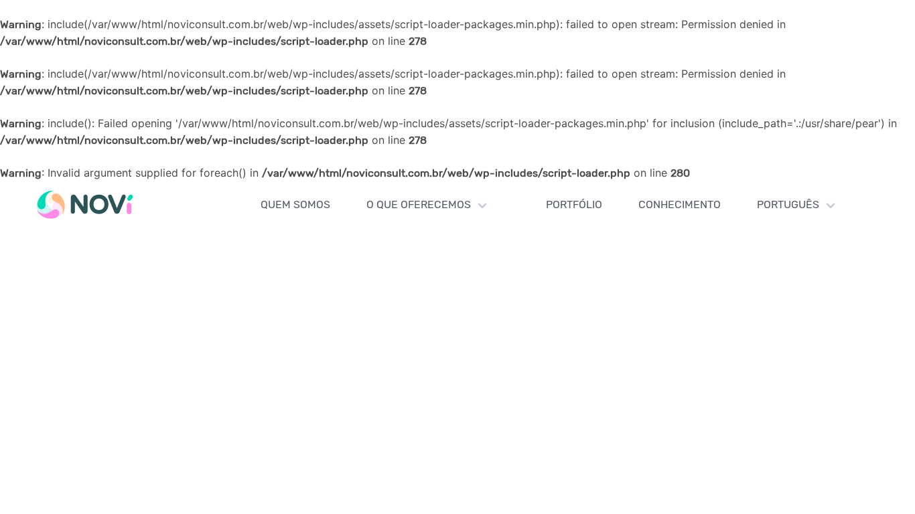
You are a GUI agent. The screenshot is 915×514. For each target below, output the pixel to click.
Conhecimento (679, 204)
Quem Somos (295, 204)
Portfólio (574, 204)
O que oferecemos (418, 204)
